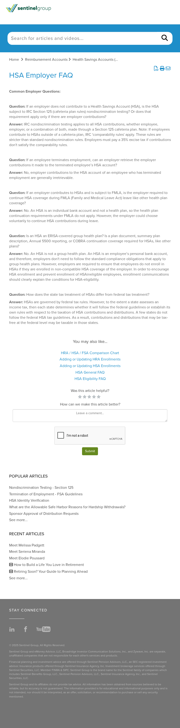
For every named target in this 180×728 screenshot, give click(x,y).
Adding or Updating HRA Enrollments (90, 359)
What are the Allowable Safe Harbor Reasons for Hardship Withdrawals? (67, 507)
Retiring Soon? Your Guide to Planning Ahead (50, 571)
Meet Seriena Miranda (27, 551)
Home (14, 59)
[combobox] (82, 38)
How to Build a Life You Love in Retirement (48, 564)
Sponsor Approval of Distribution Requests (44, 513)
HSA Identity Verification (29, 500)
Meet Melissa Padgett (26, 545)
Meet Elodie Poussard (27, 558)
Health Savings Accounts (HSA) (98, 59)
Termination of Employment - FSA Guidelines (45, 494)
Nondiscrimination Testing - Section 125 (41, 487)
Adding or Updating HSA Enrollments (90, 366)
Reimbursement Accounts (46, 59)
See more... (18, 520)
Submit (90, 451)
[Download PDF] (156, 69)
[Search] (164, 38)
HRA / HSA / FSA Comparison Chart (90, 353)
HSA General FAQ (90, 372)
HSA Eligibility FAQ (90, 378)
